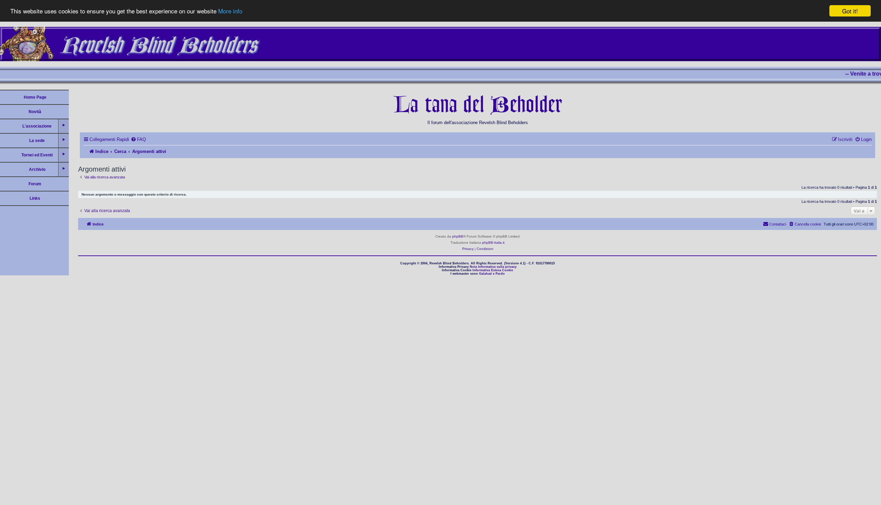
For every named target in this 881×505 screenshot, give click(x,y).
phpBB (457, 236)
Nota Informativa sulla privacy (493, 266)
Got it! (850, 11)
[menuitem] (138, 139)
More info (230, 11)
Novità (35, 111)
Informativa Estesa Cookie (493, 270)
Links (35, 198)
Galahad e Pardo (492, 273)
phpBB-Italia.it (493, 242)
